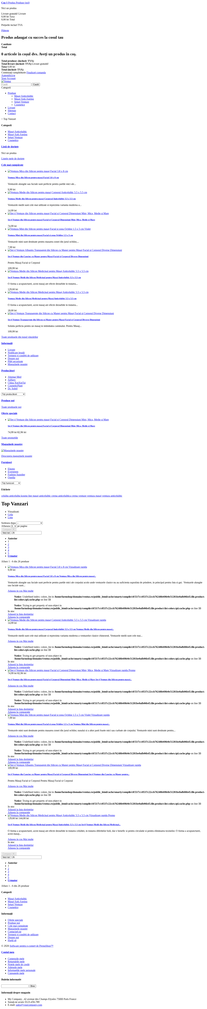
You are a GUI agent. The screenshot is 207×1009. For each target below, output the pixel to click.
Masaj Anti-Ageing (24, 99)
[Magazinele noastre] (12, 450)
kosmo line (27, 495)
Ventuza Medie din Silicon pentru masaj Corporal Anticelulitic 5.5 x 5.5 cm (42, 198)
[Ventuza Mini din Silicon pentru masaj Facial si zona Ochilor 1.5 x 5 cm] (49, 715)
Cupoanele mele (16, 973)
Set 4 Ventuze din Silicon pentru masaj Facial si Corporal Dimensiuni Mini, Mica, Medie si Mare (51, 219)
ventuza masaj (94, 495)
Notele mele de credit (18, 964)
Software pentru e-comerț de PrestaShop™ (31, 945)
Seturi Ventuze (21, 101)
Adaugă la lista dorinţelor (20, 614)
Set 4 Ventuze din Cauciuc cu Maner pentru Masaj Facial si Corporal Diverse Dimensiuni (48, 256)
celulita (5, 495)
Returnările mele (16, 961)
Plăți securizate (15, 361)
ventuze (82, 495)
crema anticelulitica (61, 495)
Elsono (11, 468)
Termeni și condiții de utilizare (23, 355)
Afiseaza (6, 526)
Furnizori (6, 462)
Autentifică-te (8, 75)
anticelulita (15, 495)
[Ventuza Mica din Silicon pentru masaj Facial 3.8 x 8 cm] (38, 171)
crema (75, 495)
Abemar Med (14, 377)
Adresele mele (15, 967)
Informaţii (6, 343)
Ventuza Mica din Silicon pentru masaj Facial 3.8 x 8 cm (33, 177)
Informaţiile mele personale (21, 970)
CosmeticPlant (15, 385)
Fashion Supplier (16, 474)
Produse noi (7, 400)
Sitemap (12, 110)
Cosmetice (19, 104)
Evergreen (13, 471)
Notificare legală (16, 352)
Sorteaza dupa (8, 523)
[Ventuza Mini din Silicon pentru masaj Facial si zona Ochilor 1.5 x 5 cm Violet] (49, 229)
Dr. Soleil (12, 388)
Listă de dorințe (10, 146)
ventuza (106, 495)
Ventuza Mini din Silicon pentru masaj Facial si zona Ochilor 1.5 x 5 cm (40, 235)
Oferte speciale (9, 413)
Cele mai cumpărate (12, 165)
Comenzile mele (16, 958)
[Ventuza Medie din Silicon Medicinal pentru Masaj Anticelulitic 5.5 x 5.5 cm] (48, 271)
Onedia (11, 477)
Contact (12, 113)
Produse (12, 93)
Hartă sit (12, 940)
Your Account (8, 78)
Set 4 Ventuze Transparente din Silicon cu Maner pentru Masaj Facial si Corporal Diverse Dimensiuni (54, 319)
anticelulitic (116, 495)
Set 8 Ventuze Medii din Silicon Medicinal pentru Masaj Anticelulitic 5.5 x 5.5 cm (44, 277)
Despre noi (13, 358)
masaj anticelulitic (42, 495)
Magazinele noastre (17, 364)
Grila (10, 514)
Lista (10, 517)
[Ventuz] (6, 81)
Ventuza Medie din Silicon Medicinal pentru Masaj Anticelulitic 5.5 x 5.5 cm (42, 298)
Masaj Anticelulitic (23, 96)
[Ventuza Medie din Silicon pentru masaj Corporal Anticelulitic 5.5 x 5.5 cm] (47, 192)
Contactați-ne (14, 931)
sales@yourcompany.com (29, 1005)
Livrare (11, 107)
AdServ (12, 379)
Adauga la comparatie (19, 617)
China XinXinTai (17, 382)
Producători (8, 370)
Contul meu (7, 952)
